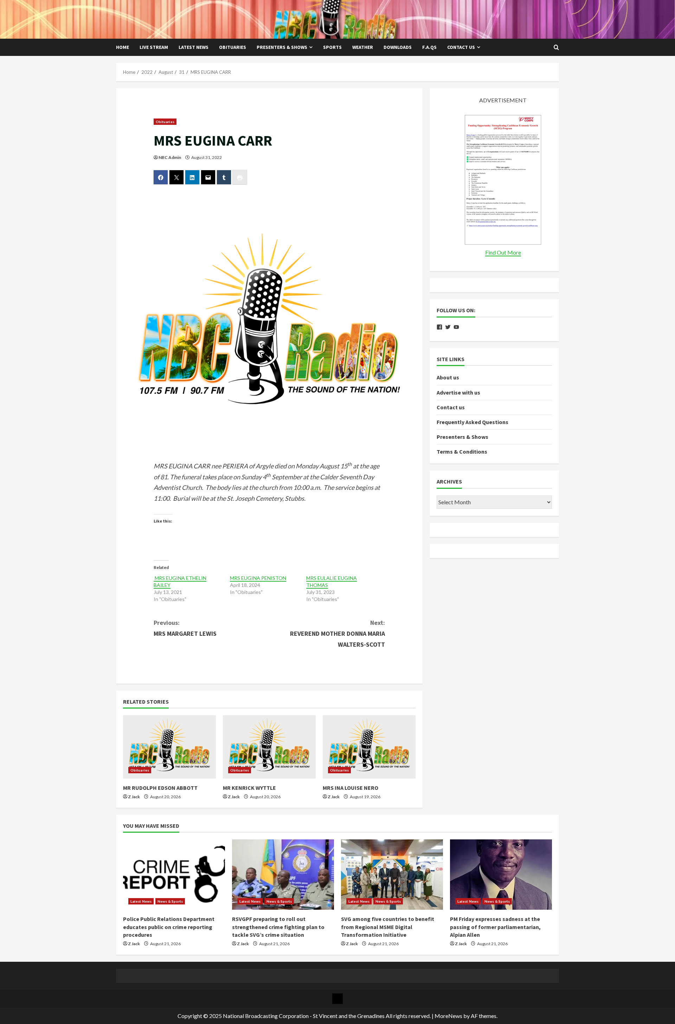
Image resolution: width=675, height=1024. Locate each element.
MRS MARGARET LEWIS (185, 628)
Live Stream (154, 47)
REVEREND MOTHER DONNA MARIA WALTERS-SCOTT (337, 633)
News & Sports (170, 901)
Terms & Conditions (462, 451)
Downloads (398, 47)
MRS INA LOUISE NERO (350, 787)
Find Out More (503, 252)
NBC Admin (170, 157)
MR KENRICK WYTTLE (249, 787)
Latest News (193, 47)
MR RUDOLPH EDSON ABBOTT (160, 787)
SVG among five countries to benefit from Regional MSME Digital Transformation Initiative (387, 926)
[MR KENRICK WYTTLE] (269, 747)
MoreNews (448, 1015)
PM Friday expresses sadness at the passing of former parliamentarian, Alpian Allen (495, 926)
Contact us (461, 47)
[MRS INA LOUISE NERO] (369, 747)
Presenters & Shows (282, 47)
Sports (332, 47)
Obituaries (232, 47)
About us (448, 377)
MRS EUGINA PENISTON (258, 578)
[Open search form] (556, 47)
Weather (362, 47)
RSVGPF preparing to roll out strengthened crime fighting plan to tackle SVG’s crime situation (278, 926)
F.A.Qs (429, 47)
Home (122, 47)
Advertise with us (458, 392)
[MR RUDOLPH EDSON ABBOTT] (169, 747)
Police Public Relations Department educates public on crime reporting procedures (168, 926)
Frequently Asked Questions (472, 421)
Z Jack (134, 796)
